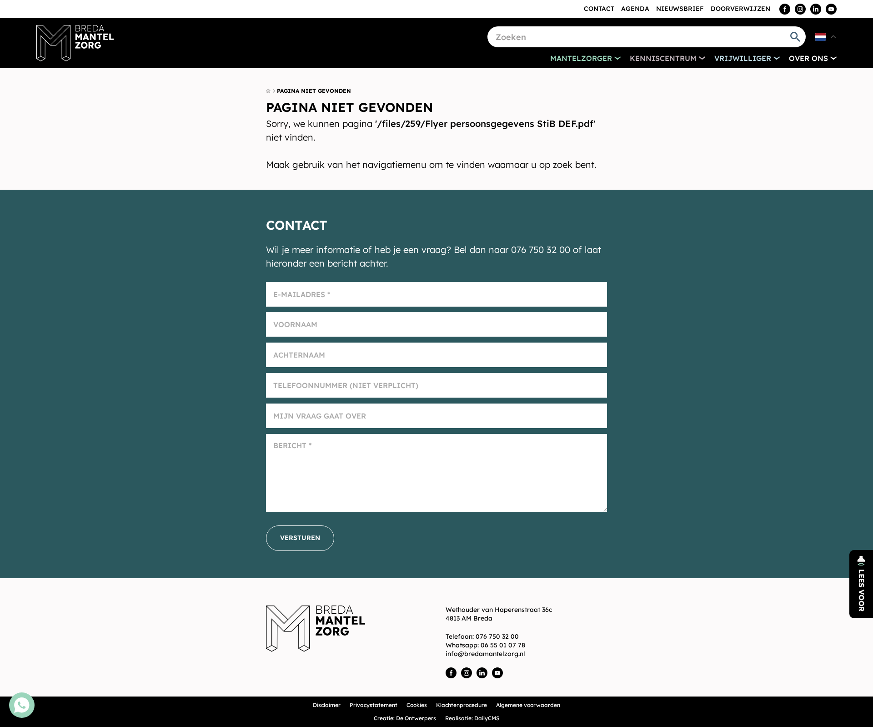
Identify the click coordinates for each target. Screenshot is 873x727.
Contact (599, 9)
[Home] (75, 43)
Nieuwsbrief (680, 9)
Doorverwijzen (740, 9)
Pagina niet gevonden (314, 90)
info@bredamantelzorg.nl (485, 654)
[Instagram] (800, 9)
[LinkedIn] (815, 9)
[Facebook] (784, 9)
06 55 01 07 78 (503, 645)
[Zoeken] (795, 36)
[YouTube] (831, 9)
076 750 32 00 (497, 636)
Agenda (635, 9)
